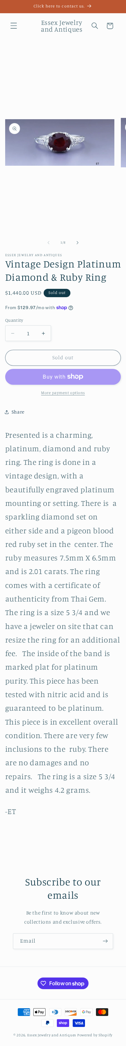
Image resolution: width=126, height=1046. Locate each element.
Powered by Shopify (94, 1035)
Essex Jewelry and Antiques (51, 1035)
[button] (13, 25)
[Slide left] (48, 242)
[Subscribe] (105, 941)
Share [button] (18, 411)
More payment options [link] (63, 392)
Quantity (14, 320)
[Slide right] (77, 242)
